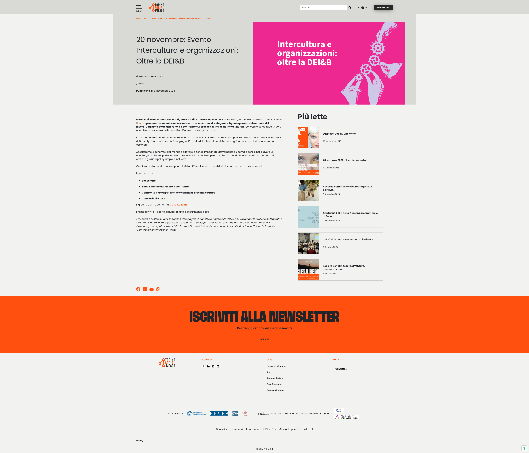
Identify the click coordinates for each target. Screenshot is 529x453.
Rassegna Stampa (275, 390)
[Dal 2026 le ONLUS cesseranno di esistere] (351, 244)
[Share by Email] (151, 289)
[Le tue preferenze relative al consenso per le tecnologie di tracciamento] (524, 448)
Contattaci (341, 368)
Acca (142, 123)
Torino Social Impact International (292, 429)
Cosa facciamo (274, 384)
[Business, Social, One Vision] (351, 138)
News (145, 18)
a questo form (178, 204)
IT (359, 7)
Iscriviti (264, 339)
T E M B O (268, 449)
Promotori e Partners (276, 366)
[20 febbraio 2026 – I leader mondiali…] (351, 164)
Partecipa (383, 7)
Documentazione (275, 378)
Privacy (139, 440)
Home (138, 18)
